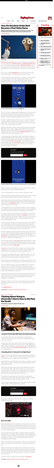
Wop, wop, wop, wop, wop (7, 62)
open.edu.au (28, 456)
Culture (5, 294)
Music (5, 23)
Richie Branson (15, 72)
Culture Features (10, 294)
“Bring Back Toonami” (25, 131)
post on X (5, 248)
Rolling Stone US (7, 287)
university (26, 459)
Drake (24, 215)
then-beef (3, 235)
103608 (8, 459)
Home (2, 23)
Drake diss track (26, 63)
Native (23, 459)
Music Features (9, 23)
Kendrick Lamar (16, 63)
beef (18, 240)
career (2, 356)
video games (24, 289)
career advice (12, 459)
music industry (18, 459)
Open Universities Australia (19, 347)
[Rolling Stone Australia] (27, 18)
